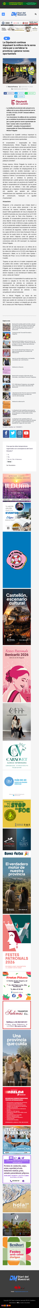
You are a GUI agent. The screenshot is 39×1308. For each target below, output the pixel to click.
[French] (7, 1305)
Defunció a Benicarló (18, 401)
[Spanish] (9, 1305)
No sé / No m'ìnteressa (15, 459)
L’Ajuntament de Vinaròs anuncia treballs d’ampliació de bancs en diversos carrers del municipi (24, 394)
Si (8, 454)
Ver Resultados (10, 465)
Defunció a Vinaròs (17, 367)
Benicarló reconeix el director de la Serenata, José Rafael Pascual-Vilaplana (24, 376)
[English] (2, 1305)
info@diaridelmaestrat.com (21, 1291)
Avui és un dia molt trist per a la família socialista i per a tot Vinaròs (23, 359)
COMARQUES (17, 89)
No (9, 457)
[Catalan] (5, 1305)
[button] (3, 14)
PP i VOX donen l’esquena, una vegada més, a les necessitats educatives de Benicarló (23, 386)
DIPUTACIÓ (24, 89)
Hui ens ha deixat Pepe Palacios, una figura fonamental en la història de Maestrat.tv (23, 351)
